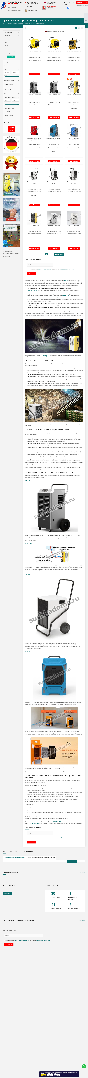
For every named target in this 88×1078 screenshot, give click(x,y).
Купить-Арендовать (34, 74)
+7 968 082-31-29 (69, 2)
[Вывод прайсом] (82, 28)
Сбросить (11, 130)
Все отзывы (82, 872)
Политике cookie (55, 1073)
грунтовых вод (66, 295)
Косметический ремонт (9, 39)
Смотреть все (72, 861)
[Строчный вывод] (79, 28)
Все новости (7, 893)
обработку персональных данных (66, 269)
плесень (71, 368)
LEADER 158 (28, 543)
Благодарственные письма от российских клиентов (41, 857)
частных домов (61, 294)
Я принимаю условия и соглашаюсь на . (51, 269)
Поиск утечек (7, 35)
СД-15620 (28, 574)
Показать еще (59, 254)
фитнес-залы (70, 297)
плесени (66, 280)
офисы (58, 297)
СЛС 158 (27, 480)
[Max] (68, 9)
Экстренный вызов (82, 2)
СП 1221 (27, 651)
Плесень (6, 45)
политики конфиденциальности (44, 269)
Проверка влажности (9, 32)
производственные (33, 290)
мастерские (63, 297)
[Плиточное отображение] (76, 28)
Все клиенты (82, 920)
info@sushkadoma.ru (69, 4)
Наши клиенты (11, 56)
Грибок (5, 42)
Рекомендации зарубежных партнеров (14, 857)
